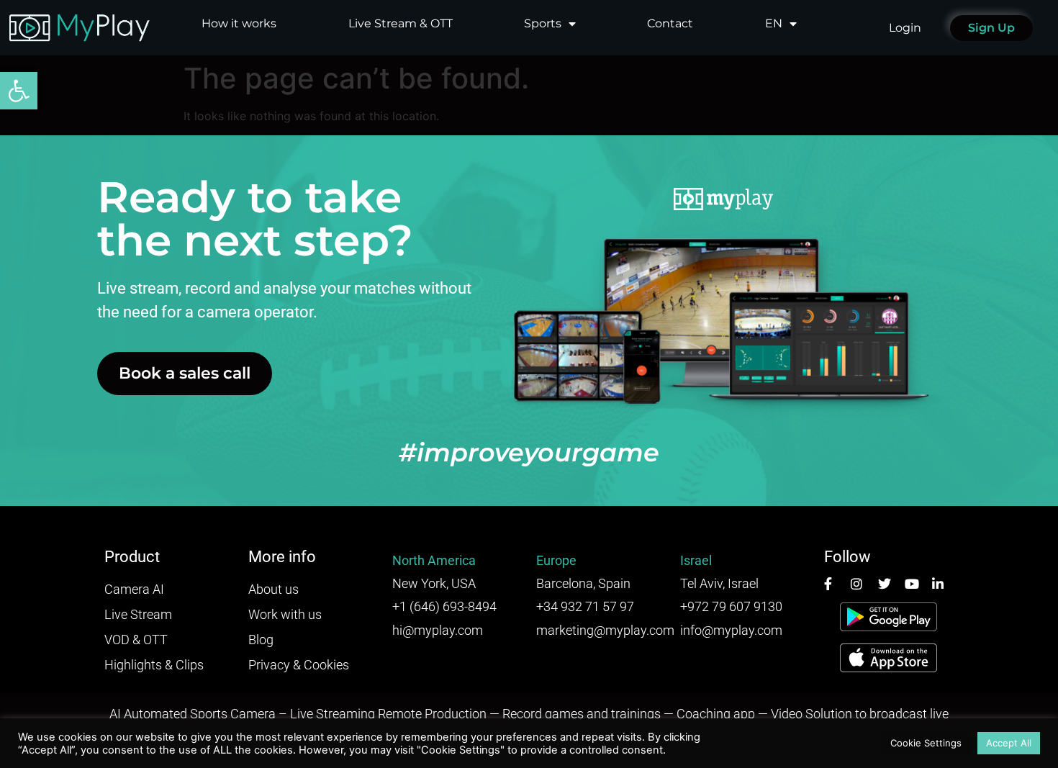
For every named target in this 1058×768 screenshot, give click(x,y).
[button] (18, 90)
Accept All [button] (1008, 743)
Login (905, 28)
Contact (670, 23)
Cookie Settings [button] (926, 743)
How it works (239, 23)
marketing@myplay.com (605, 630)
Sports (542, 23)
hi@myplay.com (437, 630)
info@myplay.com (731, 630)
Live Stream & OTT (400, 23)
